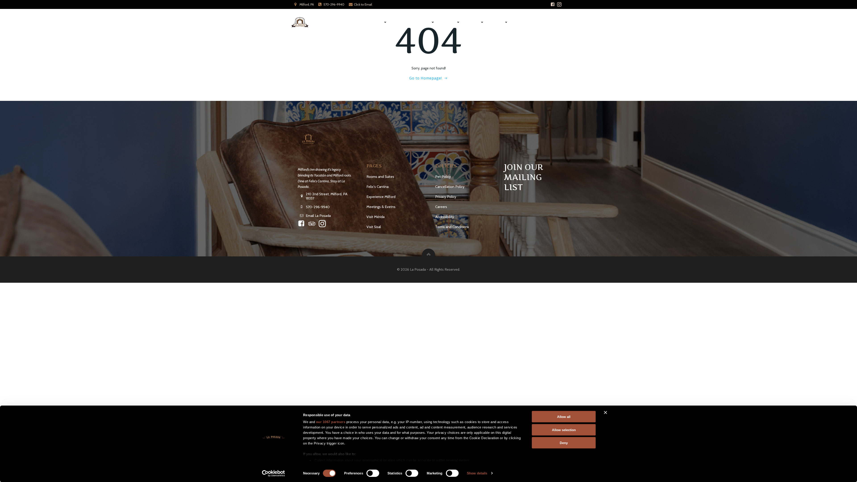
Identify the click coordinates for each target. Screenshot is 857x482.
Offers (498, 22)
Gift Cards (526, 22)
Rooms (377, 22)
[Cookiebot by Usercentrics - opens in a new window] (273, 473)
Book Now (553, 22)
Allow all (563, 417)
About (474, 22)
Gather (450, 22)
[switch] (372, 472)
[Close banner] (605, 412)
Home (358, 22)
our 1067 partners (330, 422)
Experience (421, 22)
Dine (400, 22)
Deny (564, 443)
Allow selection (564, 430)
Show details (477, 473)
